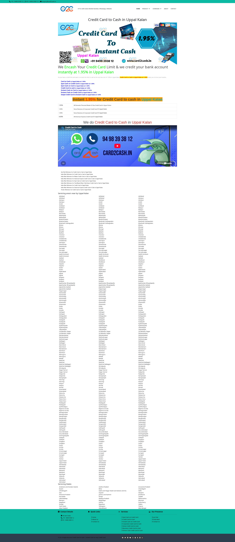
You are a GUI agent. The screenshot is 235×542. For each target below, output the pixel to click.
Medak (101, 356)
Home (138, 9)
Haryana (141, 493)
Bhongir (140, 227)
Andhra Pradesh (104, 487)
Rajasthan (102, 504)
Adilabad (62, 196)
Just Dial (155, 517)
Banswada (102, 212)
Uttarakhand (102, 508)
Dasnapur (102, 240)
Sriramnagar (142, 449)
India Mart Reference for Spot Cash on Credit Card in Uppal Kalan (78, 181)
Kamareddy (141, 295)
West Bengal (142, 508)
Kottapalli (102, 318)
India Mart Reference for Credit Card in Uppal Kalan (75, 185)
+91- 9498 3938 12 (17, 1)
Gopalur (61, 264)
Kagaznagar (102, 289)
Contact (173, 9)
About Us (95, 519)
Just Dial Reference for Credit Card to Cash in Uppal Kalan (76, 172)
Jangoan (101, 279)
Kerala (101, 496)
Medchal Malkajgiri (144, 362)
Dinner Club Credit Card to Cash (133, 530)
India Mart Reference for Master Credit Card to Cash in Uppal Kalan (79, 176)
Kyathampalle (142, 324)
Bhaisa (61, 225)
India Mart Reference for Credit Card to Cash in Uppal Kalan (77, 174)
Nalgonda (141, 372)
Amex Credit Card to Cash (131, 526)
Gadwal (140, 256)
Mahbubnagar (103, 337)
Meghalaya (102, 500)
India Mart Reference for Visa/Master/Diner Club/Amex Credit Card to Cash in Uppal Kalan (85, 183)
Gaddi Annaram (64, 254)
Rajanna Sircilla (64, 408)
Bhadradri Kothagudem (106, 221)
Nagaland (62, 502)
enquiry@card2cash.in (49, 1)
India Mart (156, 519)
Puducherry (142, 502)
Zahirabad (141, 478)
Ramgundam (103, 414)
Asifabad (62, 206)
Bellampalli (62, 215)
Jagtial (61, 273)
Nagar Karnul (63, 370)
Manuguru (141, 352)
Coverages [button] (156, 9)
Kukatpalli (62, 322)
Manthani (62, 351)
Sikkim (140, 504)
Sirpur (101, 443)
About (166, 9)
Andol (100, 202)
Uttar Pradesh (63, 508)
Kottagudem (142, 314)
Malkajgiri (62, 341)
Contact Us (96, 522)
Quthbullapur (103, 405)
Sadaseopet (142, 420)
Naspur (140, 381)
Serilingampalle (104, 434)
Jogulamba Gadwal (144, 285)
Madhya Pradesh (104, 498)
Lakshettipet (102, 327)
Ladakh (140, 496)
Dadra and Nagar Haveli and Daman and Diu (112, 491)
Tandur (61, 457)
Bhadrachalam (142, 217)
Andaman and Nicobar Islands (68, 487)
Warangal (102, 472)
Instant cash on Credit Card (131, 522)
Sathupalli (62, 428)
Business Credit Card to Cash (132, 528)
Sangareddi (102, 424)
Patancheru (62, 399)
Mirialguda (102, 366)
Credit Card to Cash (129, 519)
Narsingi (61, 380)
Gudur (140, 266)
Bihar (100, 489)
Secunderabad (142, 430)
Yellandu (61, 476)
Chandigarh (142, 489)
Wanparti (141, 468)
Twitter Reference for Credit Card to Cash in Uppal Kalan (76, 189)
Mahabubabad (143, 333)
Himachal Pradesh (64, 494)
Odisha (101, 502)
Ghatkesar (102, 260)
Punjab (61, 504)
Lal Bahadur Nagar (65, 331)
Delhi (140, 491)
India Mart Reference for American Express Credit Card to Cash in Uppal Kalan (82, 178)
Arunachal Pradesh (144, 487)
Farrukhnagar (103, 250)
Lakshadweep (63, 498)
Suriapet (101, 453)
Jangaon (140, 275)
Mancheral (141, 343)
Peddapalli (141, 401)
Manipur (61, 500)
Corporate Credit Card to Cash (132, 524)
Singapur (141, 439)
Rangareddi (62, 418)
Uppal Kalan (142, 459)
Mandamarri (102, 347)
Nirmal (101, 385)
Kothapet (62, 312)
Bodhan (101, 231)
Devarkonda (62, 244)
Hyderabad (102, 269)
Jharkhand (141, 494)
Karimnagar (102, 298)
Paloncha (141, 391)
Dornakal (141, 246)
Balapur (140, 208)
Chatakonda (142, 237)
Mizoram (141, 500)
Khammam (62, 302)
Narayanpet (102, 376)
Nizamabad (62, 389)
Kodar (140, 304)
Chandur (62, 235)
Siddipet (61, 437)
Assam (61, 489)
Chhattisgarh (63, 491)
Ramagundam (142, 410)
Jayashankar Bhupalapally (67, 283)
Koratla (101, 308)
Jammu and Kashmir (105, 494)
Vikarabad (62, 466)
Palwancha (102, 395)
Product (145, 9)
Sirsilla (61, 447)
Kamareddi (62, 293)
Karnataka (62, 496)
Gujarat (101, 493)
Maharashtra (142, 498)
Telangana (102, 506)
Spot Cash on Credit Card (130, 517)
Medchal (61, 360)
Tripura (140, 506)
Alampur (141, 198)
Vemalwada (102, 463)
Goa (60, 493)
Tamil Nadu (62, 506)
